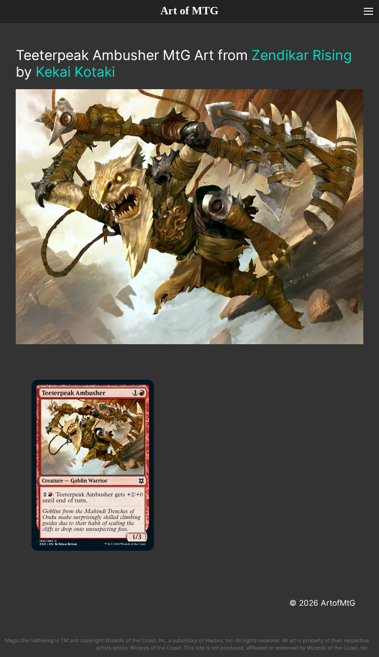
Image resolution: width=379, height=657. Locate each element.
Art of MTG (189, 11)
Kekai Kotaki (75, 71)
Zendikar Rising (301, 55)
